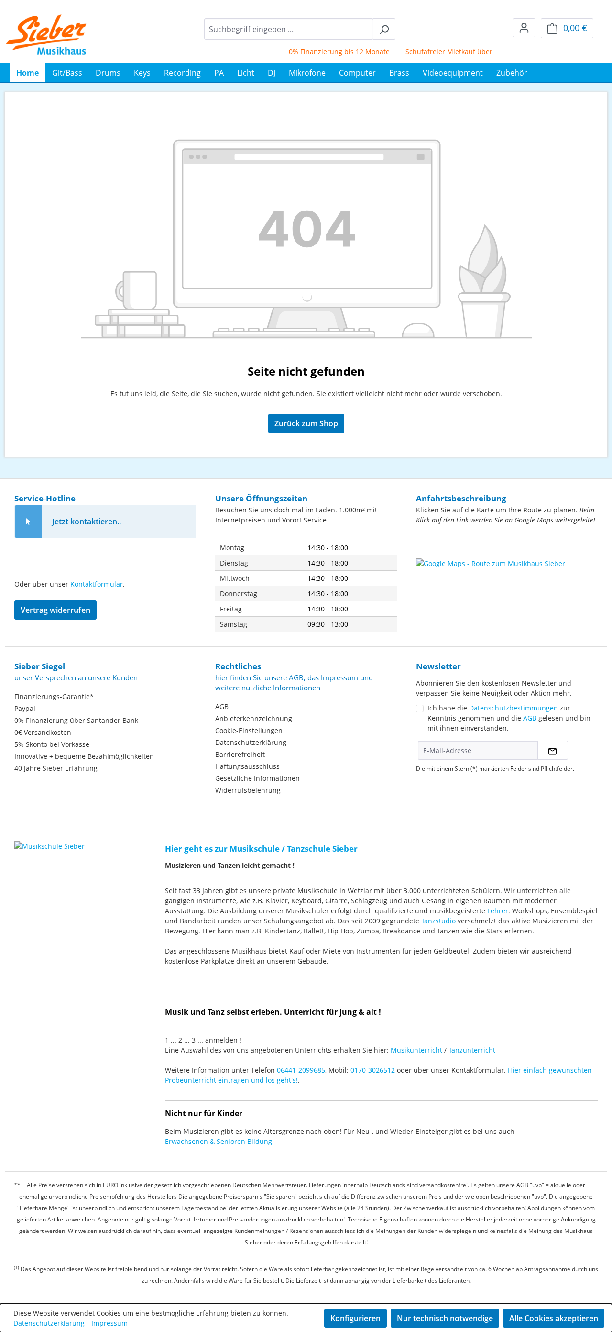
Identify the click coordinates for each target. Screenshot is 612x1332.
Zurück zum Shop (306, 423)
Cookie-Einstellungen (249, 730)
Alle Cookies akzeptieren (553, 1318)
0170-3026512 (372, 1070)
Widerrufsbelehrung (248, 790)
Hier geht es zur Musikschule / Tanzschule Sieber (261, 848)
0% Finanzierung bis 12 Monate (326, 51)
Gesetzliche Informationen (257, 778)
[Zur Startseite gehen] (46, 34)
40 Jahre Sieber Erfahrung (56, 768)
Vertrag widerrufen (55, 610)
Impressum (109, 1323)
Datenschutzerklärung (250, 742)
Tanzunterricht (471, 1049)
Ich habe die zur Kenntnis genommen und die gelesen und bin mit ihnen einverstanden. (508, 718)
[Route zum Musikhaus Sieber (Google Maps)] (507, 582)
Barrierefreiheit (240, 754)
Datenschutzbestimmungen (513, 707)
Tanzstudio (438, 920)
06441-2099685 (301, 1070)
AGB (222, 706)
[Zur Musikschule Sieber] (49, 839)
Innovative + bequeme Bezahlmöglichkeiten (84, 756)
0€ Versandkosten (42, 732)
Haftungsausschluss (247, 766)
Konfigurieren (355, 1318)
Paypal (24, 708)
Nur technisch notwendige (445, 1318)
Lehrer (497, 910)
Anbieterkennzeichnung (253, 718)
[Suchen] (384, 29)
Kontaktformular (96, 583)
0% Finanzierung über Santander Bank (76, 720)
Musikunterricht (416, 1049)
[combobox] (288, 29)
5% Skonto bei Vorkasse (51, 744)
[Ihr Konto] (524, 27)
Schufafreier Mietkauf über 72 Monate (454, 51)
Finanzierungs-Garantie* (54, 696)
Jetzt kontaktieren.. (86, 521)
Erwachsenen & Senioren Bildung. (219, 1141)
